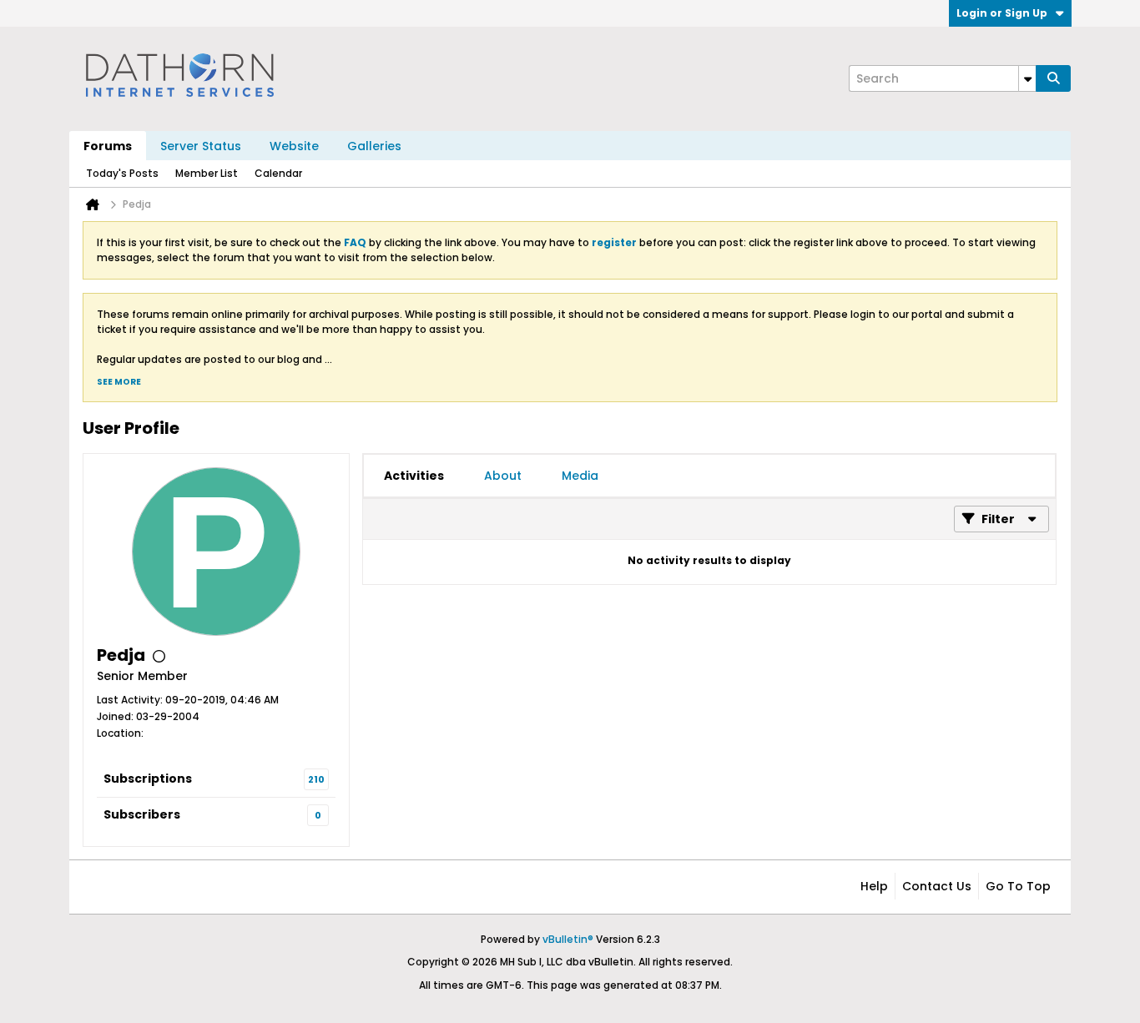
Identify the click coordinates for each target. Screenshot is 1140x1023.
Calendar (278, 173)
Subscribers (141, 814)
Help (874, 886)
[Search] (1053, 78)
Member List (206, 173)
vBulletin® (567, 939)
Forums (107, 146)
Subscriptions (147, 778)
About (503, 475)
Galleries (374, 146)
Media (580, 475)
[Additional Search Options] (1027, 78)
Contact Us (936, 886)
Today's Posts (122, 173)
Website (294, 146)
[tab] (414, 475)
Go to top (1018, 886)
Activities (414, 475)
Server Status (200, 146)
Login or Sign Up (1001, 13)
